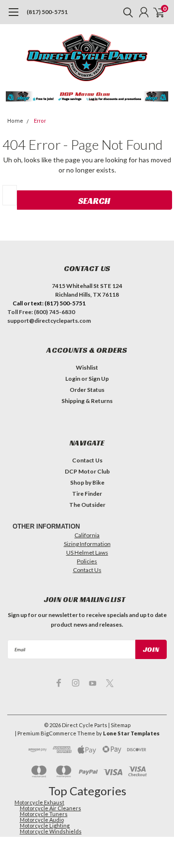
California (87, 535)
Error (40, 121)
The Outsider (87, 504)
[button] (87, 96)
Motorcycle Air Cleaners (50, 808)
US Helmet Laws (87, 552)
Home (15, 121)
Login (72, 378)
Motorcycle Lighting (45, 825)
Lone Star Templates (131, 733)
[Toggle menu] (13, 17)
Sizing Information (87, 543)
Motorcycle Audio (42, 820)
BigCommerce (58, 733)
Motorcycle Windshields (51, 831)
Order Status (87, 389)
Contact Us (87, 460)
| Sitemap (119, 725)
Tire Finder (87, 493)
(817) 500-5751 (47, 11)
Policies (87, 561)
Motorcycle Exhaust (39, 802)
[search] (125, 12)
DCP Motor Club (87, 471)
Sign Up (98, 378)
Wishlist (87, 367)
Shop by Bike (87, 482)
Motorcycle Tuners (44, 814)
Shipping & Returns (87, 400)
